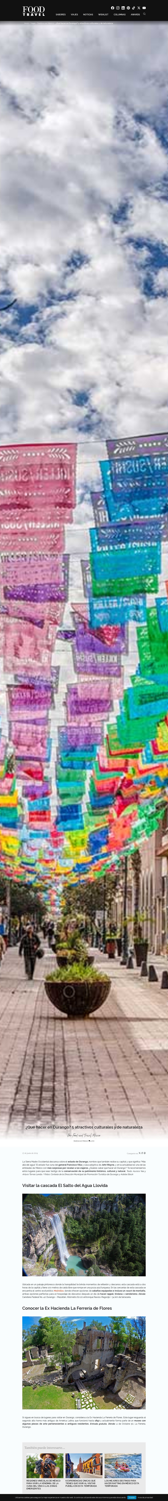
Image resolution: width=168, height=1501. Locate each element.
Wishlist (103, 14)
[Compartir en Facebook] (142, 1153)
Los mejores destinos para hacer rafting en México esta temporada (122, 1483)
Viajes (74, 14)
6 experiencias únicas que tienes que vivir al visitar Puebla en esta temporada (81, 1483)
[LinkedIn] (123, 8)
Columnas (120, 14)
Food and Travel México (86, 1135)
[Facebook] (112, 8)
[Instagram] (117, 8)
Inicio (26, 23)
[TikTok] (133, 8)
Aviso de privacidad (145, 1497)
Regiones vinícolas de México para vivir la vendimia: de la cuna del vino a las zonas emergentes (43, 1485)
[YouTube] (144, 8)
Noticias (88, 14)
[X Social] (138, 8)
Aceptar (132, 1497)
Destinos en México (45, 23)
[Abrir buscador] (144, 14)
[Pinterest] (128, 8)
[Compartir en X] (140, 1153)
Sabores (61, 14)
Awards (135, 14)
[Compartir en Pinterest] (145, 1153)
